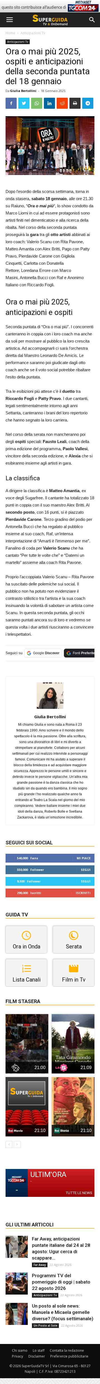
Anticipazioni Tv (33, 33)
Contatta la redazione (67, 1350)
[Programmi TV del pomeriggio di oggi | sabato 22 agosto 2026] (17, 1283)
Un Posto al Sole (45, 1325)
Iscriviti (83, 893)
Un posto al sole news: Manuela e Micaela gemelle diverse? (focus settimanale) (62, 1312)
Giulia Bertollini (23, 91)
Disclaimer (36, 1356)
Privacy (17, 1356)
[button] (92, 19)
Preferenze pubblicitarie (69, 1356)
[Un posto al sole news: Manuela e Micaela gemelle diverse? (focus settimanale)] (17, 1314)
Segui (86, 870)
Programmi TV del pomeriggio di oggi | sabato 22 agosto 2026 (61, 1282)
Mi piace (84, 858)
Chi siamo (20, 1350)
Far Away (40, 1265)
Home (10, 33)
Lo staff (38, 1350)
